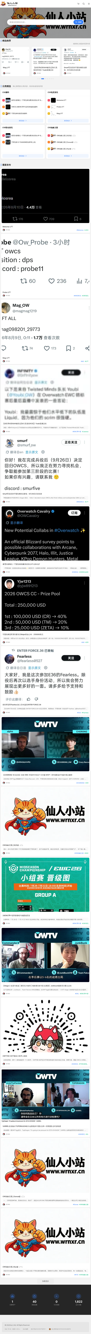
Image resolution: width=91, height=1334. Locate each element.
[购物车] (78, 4)
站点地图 (25, 1329)
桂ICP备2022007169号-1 (38, 1329)
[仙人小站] (9, 3)
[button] (37, 78)
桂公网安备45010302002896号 (61, 1329)
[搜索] (84, 4)
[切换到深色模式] (89, 4)
